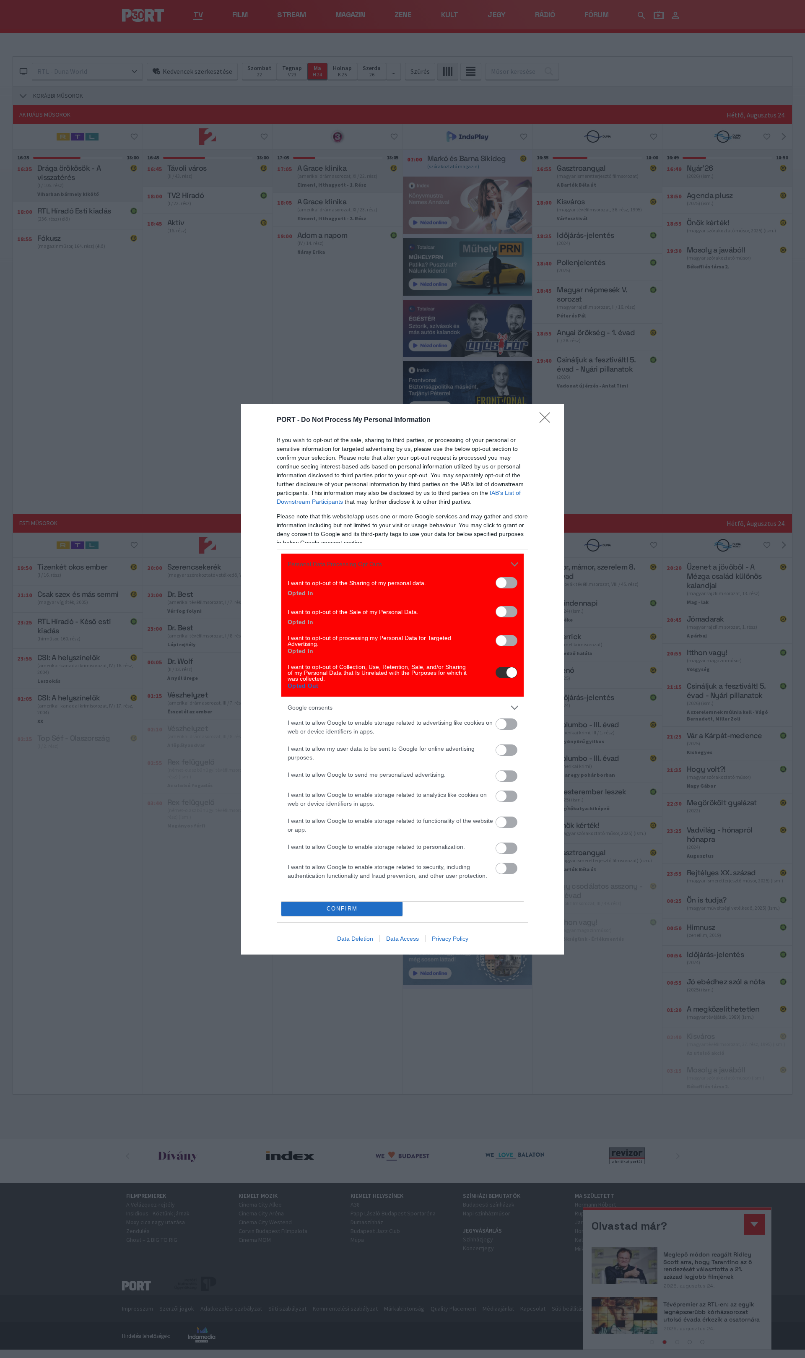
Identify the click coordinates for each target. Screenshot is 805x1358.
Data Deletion (355, 938)
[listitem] (402, 564)
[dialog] (402, 679)
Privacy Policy (450, 938)
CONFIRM (342, 908)
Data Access (402, 938)
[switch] (506, 582)
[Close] (548, 420)
